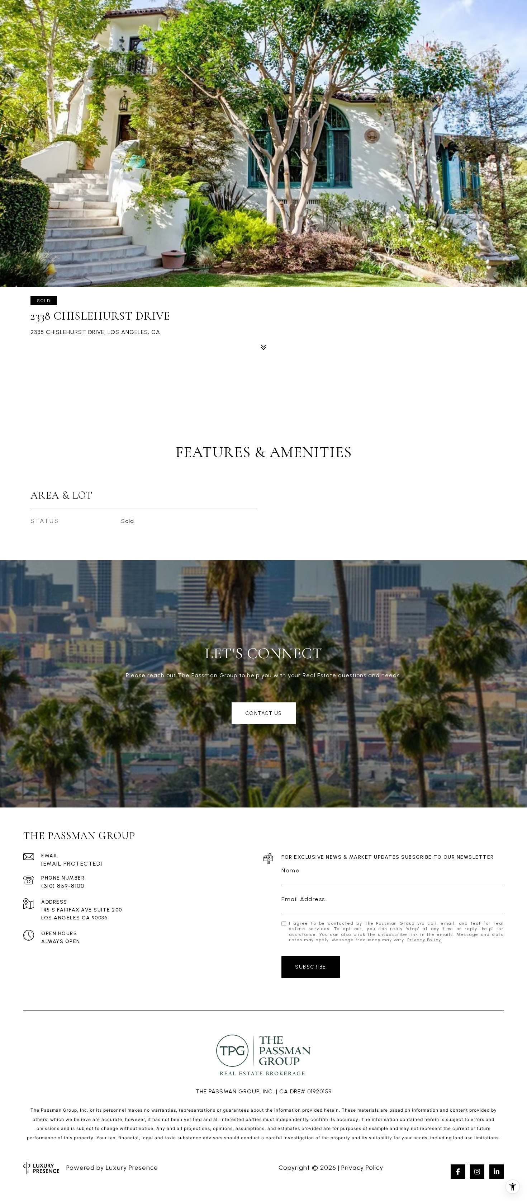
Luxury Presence (132, 1168)
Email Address (303, 899)
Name (290, 870)
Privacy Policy (424, 939)
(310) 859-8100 (62, 885)
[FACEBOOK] (458, 1171)
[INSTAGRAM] (477, 1171)
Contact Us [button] (263, 713)
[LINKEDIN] (496, 1171)
